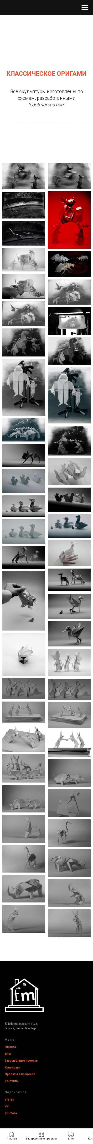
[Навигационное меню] (85, 7)
